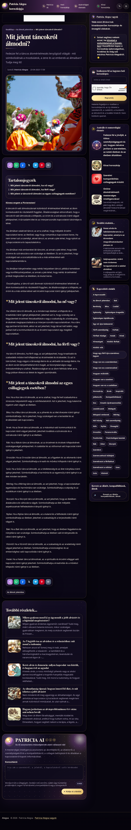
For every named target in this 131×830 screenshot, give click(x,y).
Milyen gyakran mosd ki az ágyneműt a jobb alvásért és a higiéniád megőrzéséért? (51, 619)
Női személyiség (113, 420)
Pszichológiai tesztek (115, 438)
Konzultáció (11, 762)
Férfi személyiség (100, 330)
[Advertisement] (44, 18)
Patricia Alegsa (21, 69)
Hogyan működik (101, 373)
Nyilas (103, 426)
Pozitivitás (97, 438)
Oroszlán (97, 432)
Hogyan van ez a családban (105, 385)
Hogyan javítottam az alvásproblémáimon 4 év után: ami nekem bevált (50, 710)
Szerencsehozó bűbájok (103, 455)
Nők (95, 426)
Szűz (95, 473)
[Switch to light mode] (119, 6)
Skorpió (112, 444)
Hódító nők (98, 347)
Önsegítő (114, 426)
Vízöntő (104, 473)
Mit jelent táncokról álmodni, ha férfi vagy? (32, 189)
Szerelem (97, 450)
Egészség (97, 312)
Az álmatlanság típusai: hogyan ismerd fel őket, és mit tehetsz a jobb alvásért (50, 690)
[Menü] (126, 6)
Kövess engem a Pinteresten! (20, 202)
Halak (112, 335)
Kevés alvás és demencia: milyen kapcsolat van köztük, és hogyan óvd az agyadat (51, 666)
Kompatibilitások (113, 397)
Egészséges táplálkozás (103, 318)
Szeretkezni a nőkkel (102, 467)
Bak (115, 300)
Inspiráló (119, 391)
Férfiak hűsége (99, 335)
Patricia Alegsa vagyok (107, 16)
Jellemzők (97, 397)
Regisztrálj (109, 98)
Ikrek (109, 391)
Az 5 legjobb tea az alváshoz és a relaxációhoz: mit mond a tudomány (49, 642)
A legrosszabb (99, 294)
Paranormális (111, 432)
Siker (102, 444)
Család (116, 306)
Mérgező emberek (101, 414)
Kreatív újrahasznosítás (110, 403)
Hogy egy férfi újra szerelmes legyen (106, 354)
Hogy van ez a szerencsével (105, 368)
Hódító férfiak (113, 341)
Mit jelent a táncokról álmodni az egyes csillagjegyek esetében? (43, 193)
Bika (107, 306)
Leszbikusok (98, 409)
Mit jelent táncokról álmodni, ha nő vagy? (32, 185)
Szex (118, 467)
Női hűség (97, 420)
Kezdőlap (10, 29)
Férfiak (115, 330)
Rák (94, 444)
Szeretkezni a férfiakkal (103, 461)
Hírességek (98, 341)
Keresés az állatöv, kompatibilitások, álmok (107, 495)
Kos (94, 403)
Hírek (121, 335)
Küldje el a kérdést (72, 792)
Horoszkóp (98, 391)
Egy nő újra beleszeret (103, 324)
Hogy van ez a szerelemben (105, 362)
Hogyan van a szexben (103, 379)
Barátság (97, 306)
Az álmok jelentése (24, 29)
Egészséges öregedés (114, 312)
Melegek (112, 409)
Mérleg (116, 414)
